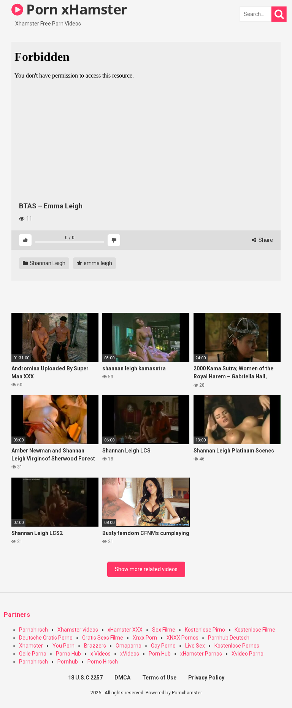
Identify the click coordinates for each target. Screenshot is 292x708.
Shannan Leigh (47, 263)
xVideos (129, 654)
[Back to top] (266, 685)
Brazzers (95, 646)
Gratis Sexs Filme (102, 638)
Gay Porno (163, 646)
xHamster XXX (125, 630)
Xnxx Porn (145, 638)
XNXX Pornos (182, 638)
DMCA (122, 678)
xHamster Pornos (201, 654)
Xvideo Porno (247, 654)
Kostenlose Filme (255, 630)
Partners (17, 614)
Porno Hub (68, 654)
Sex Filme (163, 630)
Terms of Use (159, 678)
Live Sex (195, 646)
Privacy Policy (206, 678)
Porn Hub (160, 654)
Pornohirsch (33, 630)
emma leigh (97, 263)
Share (265, 240)
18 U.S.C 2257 (85, 678)
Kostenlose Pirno (205, 630)
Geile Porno (32, 654)
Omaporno (128, 646)
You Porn (63, 646)
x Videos (100, 654)
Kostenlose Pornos (236, 646)
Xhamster (31, 646)
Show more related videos (146, 569)
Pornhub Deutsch (228, 638)
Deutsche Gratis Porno (46, 638)
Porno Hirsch (102, 662)
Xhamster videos (77, 630)
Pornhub (67, 662)
